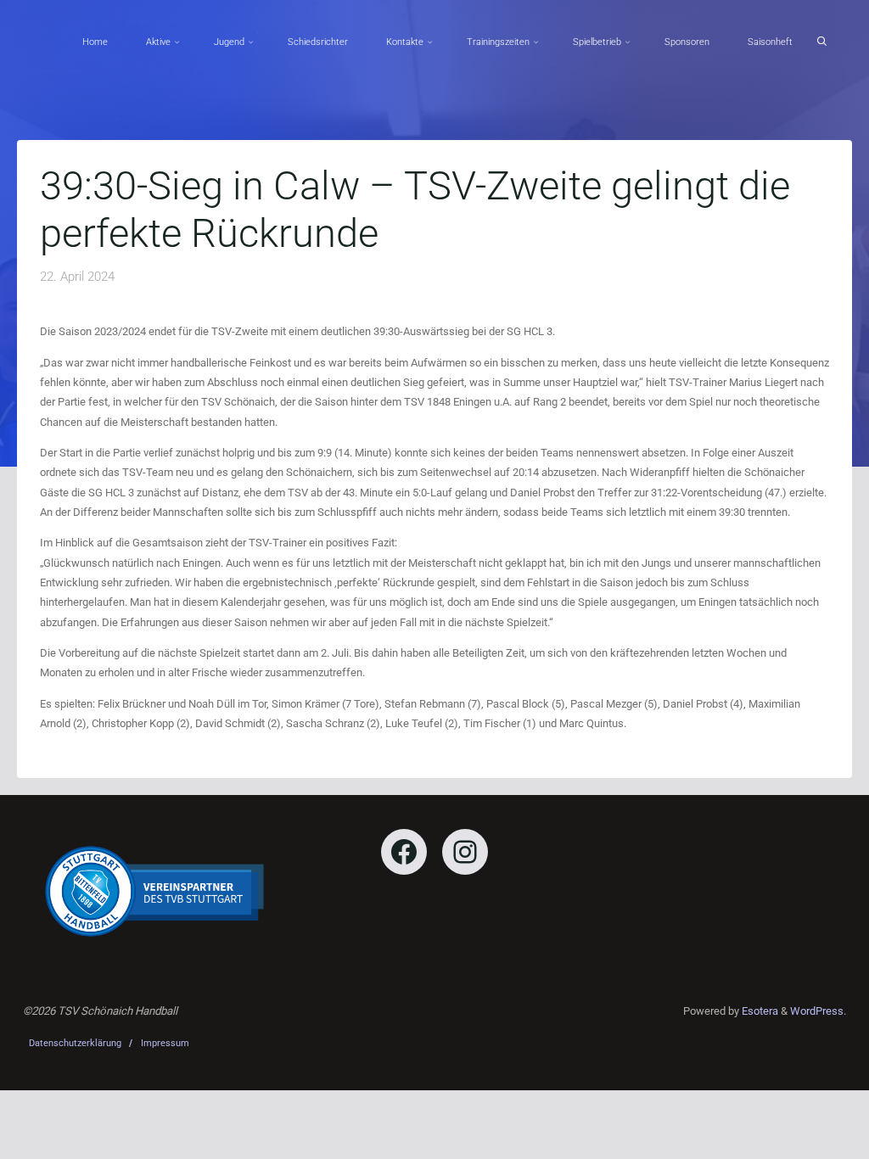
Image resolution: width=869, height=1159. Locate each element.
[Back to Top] (803, 1135)
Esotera (758, 1011)
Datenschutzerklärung (75, 1043)
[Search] (821, 42)
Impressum (165, 1043)
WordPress (817, 1011)
